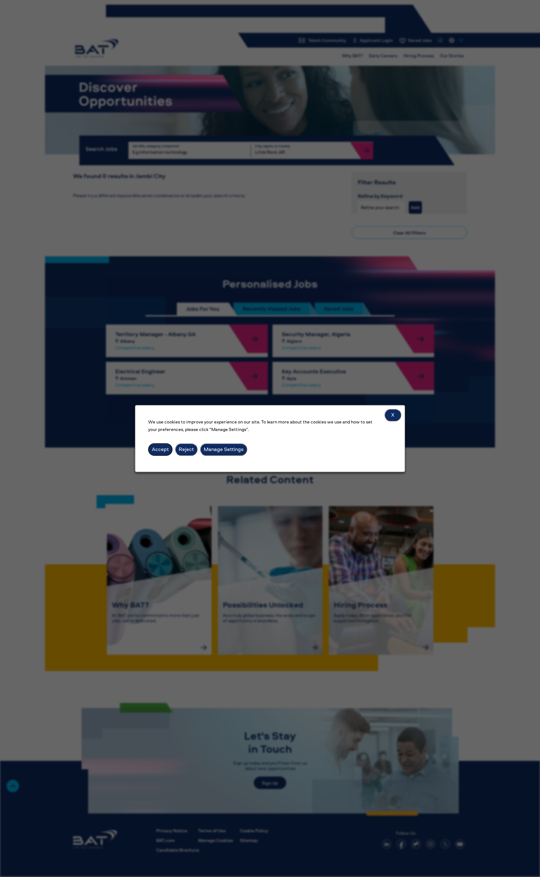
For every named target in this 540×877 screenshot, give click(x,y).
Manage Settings (223, 449)
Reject (186, 449)
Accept (160, 449)
